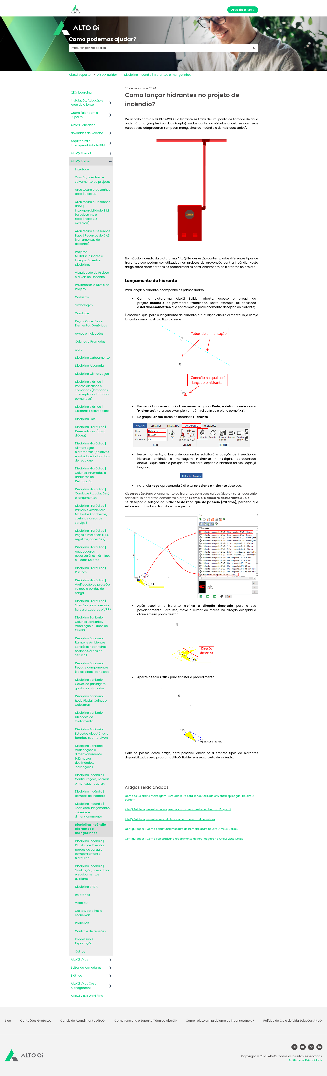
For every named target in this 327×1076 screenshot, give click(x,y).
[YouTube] (303, 1047)
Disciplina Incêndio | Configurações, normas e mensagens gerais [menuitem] (92, 779)
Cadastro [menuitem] (82, 297)
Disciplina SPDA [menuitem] (86, 887)
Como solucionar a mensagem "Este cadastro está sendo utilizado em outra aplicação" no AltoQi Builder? (189, 798)
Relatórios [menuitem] (82, 895)
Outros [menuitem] (80, 951)
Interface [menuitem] (82, 169)
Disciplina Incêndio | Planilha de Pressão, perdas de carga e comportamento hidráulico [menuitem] (89, 849)
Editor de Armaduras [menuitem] (86, 967)
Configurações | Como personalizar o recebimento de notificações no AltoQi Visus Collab (184, 839)
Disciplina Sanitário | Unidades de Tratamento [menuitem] (89, 717)
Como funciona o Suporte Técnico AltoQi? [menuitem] (145, 1020)
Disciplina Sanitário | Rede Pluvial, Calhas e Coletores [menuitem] (91, 700)
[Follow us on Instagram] (294, 1047)
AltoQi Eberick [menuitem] (81, 153)
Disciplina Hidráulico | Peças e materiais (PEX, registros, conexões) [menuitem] (92, 535)
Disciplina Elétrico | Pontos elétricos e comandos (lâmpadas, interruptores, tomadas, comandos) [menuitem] (92, 390)
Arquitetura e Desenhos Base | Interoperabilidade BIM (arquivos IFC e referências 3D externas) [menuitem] (92, 212)
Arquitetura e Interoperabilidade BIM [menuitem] (88, 143)
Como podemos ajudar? (102, 39)
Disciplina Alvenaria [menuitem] (89, 365)
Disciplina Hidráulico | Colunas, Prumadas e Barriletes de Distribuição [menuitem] (90, 474)
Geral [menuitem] (79, 349)
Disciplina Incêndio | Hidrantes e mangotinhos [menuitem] (91, 828)
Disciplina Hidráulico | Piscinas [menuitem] (90, 570)
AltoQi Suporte (80, 75)
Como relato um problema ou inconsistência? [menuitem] (220, 1020)
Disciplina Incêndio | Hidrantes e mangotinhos (157, 75)
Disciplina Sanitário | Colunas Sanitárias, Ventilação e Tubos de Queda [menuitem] (91, 623)
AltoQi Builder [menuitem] (81, 161)
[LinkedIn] (319, 1047)
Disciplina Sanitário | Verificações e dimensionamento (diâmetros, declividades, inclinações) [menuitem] (89, 756)
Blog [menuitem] (8, 1020)
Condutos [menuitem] (82, 313)
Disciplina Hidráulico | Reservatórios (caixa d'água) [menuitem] (90, 431)
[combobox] (160, 48)
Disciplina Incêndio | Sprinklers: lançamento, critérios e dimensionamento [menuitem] (92, 810)
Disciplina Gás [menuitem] (85, 419)
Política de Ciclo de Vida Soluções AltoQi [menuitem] (292, 1020)
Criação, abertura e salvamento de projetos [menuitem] (93, 179)
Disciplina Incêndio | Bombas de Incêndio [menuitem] (90, 793)
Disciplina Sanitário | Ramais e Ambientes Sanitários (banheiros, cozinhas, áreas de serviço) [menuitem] (91, 646)
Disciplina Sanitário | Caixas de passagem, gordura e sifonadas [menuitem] (90, 684)
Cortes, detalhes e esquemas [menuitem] (88, 913)
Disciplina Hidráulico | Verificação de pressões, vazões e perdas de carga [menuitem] (93, 586)
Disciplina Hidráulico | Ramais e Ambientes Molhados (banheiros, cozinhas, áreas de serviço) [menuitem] (91, 514)
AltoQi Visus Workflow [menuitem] (87, 996)
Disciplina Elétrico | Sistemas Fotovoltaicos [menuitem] (92, 408)
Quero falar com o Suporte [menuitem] (84, 115)
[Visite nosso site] (311, 1047)
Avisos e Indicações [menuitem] (89, 333)
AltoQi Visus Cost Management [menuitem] (83, 985)
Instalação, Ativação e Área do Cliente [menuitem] (87, 102)
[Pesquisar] (254, 48)
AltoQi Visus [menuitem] (79, 959)
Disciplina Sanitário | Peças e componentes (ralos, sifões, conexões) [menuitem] (93, 667)
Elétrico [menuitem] (76, 975)
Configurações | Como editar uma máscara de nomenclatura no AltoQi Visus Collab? (181, 829)
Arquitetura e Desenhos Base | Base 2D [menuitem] (92, 191)
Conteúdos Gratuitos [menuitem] (35, 1020)
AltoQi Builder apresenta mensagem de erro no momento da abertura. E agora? (178, 809)
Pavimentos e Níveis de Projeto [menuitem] (92, 287)
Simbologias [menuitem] (84, 305)
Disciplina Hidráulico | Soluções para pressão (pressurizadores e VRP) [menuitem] (93, 605)
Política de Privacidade (305, 1060)
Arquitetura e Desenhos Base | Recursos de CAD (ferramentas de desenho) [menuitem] (92, 237)
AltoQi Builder (107, 75)
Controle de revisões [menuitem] (90, 931)
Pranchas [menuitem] (82, 923)
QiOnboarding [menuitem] (81, 92)
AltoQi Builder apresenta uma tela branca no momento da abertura (170, 819)
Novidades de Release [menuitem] (87, 133)
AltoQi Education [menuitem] (83, 125)
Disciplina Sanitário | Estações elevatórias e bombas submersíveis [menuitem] (91, 733)
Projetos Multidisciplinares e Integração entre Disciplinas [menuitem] (89, 258)
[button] (110, 101)
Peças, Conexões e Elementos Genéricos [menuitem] (91, 323)
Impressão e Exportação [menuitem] (84, 941)
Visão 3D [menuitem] (81, 903)
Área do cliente (242, 10)
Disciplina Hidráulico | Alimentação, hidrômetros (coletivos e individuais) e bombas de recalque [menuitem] (92, 452)
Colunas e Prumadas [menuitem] (90, 341)
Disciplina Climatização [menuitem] (92, 374)
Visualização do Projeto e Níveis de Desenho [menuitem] (92, 274)
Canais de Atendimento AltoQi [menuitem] (82, 1020)
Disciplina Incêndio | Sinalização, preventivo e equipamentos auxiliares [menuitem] (92, 872)
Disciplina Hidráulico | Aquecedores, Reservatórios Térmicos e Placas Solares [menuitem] (92, 553)
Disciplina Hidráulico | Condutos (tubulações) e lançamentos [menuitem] (92, 493)
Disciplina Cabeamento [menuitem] (92, 357)
